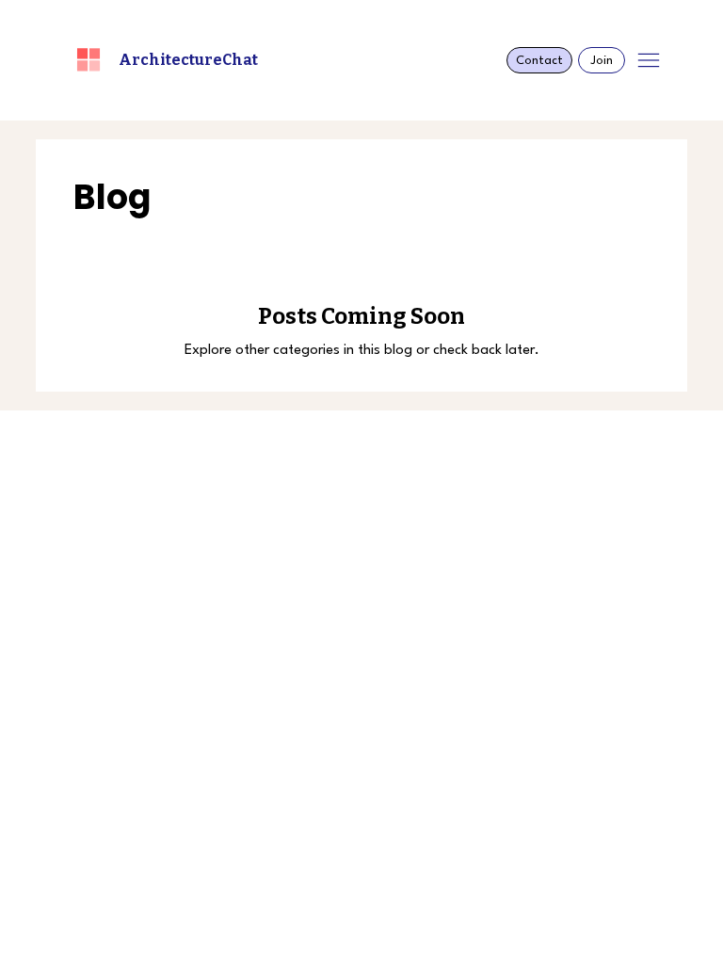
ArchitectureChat (188, 60)
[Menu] (649, 60)
